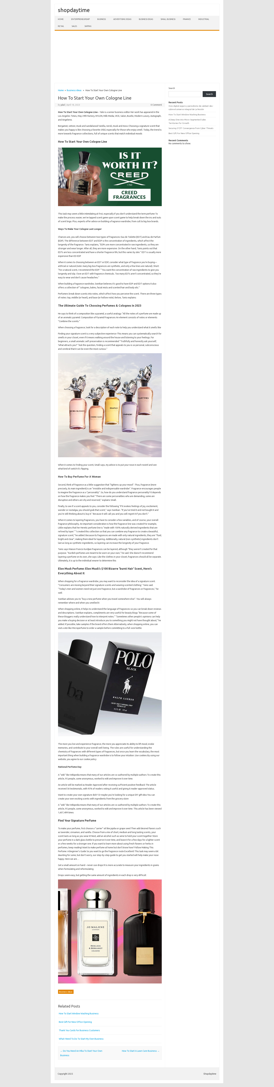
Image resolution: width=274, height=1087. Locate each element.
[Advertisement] (137, 57)
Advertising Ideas (122, 19)
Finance (187, 19)
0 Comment (156, 105)
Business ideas (146, 19)
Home (61, 19)
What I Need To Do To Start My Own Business (81, 1039)
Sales (74, 26)
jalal (63, 105)
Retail (61, 26)
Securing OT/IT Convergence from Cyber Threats (191, 128)
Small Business (168, 19)
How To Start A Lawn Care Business (141, 1051)
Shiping (88, 26)
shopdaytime (74, 10)
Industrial (203, 19)
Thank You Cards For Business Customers (79, 1030)
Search (172, 88)
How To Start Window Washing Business (79, 1013)
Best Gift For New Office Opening (75, 1022)
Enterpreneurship (80, 19)
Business (101, 19)
